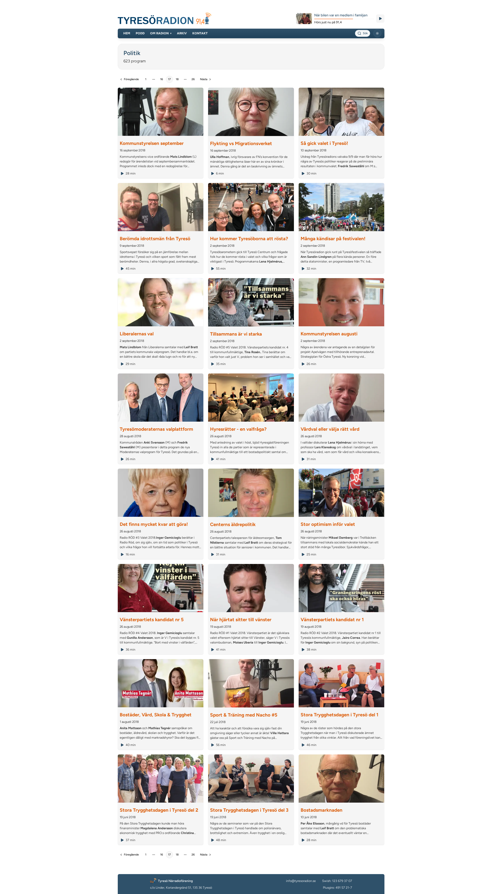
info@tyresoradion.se (301, 881)
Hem (126, 33)
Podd (140, 33)
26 (193, 79)
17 (169, 79)
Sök (365, 33)
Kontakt (200, 33)
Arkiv (182, 33)
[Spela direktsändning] (380, 18)
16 (161, 79)
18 (177, 79)
